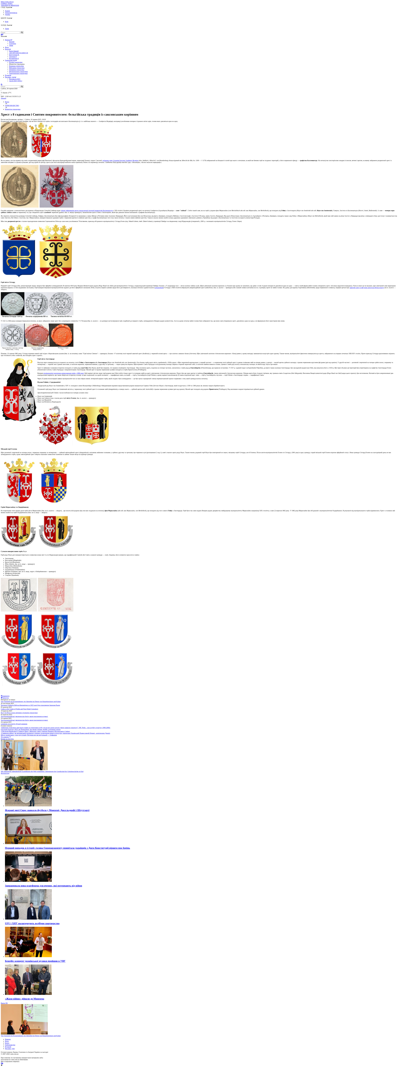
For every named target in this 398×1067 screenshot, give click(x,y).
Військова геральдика (16, 68)
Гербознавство (10, 60)
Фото (7, 47)
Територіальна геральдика (18, 73)
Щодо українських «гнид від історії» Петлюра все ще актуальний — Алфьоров (29, 735)
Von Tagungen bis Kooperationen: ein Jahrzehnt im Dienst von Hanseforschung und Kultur (31, 701)
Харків (7, 11)
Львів (11, 45)
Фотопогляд (5, 773)
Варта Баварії (14, 51)
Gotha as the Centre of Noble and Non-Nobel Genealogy (19, 709)
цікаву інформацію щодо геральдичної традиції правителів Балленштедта (87, 210)
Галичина (12, 43)
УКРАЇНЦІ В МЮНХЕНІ (10, 4)
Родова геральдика (15, 62)
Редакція (8, 75)
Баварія (11, 42)
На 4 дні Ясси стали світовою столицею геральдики (19, 713)
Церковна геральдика (16, 70)
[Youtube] (1, 34)
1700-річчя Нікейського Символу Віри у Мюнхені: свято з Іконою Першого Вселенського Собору (35, 731)
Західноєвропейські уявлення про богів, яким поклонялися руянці (24, 716)
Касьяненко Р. (14, 58)
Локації (3, 98)
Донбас (7, 14)
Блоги (7, 49)
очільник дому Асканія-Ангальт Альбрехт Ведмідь (120, 160)
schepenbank (159, 288)
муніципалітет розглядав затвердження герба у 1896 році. (63, 373)
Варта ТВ (4, 1003)
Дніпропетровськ (11, 13)
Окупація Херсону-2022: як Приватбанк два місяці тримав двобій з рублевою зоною (31, 729)
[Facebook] (2, 34)
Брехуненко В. (14, 55)
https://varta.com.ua (7, 2)
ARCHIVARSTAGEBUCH (18, 53)
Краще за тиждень (7, 739)
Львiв (7, 29)
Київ (6, 21)
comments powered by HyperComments (14, 724)
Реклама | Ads (10, 77)
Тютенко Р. (13, 57)
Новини (8, 40)
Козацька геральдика (16, 66)
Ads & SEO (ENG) (15, 81)
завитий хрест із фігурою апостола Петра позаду (367, 288)
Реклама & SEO (14, 79)
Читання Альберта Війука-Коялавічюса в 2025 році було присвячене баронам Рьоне (30, 705)
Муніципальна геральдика (18, 71)
